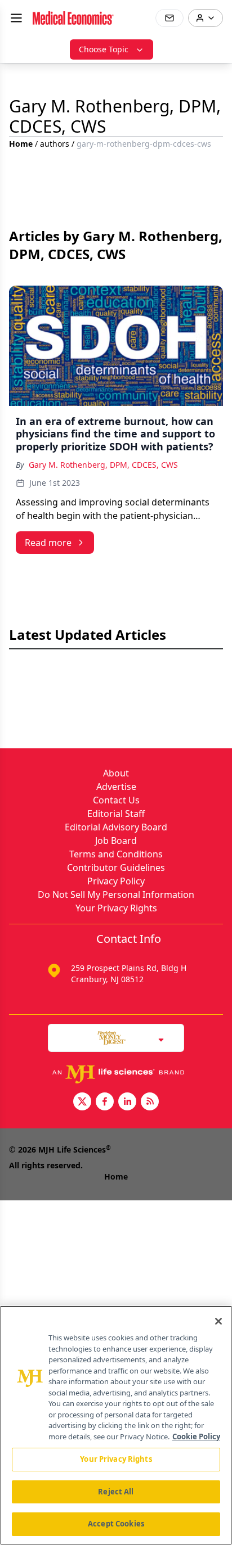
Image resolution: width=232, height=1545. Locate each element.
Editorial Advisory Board (116, 827)
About (116, 773)
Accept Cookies (116, 1524)
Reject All (115, 1492)
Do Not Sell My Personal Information (116, 894)
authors (54, 143)
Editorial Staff (116, 813)
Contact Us (116, 800)
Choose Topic (103, 49)
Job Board (116, 840)
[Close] (218, 1321)
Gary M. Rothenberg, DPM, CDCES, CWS (103, 464)
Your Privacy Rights (116, 908)
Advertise (116, 786)
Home (21, 143)
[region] (116, 1425)
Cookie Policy (196, 1436)
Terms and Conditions (116, 854)
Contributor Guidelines (116, 867)
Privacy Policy (116, 881)
